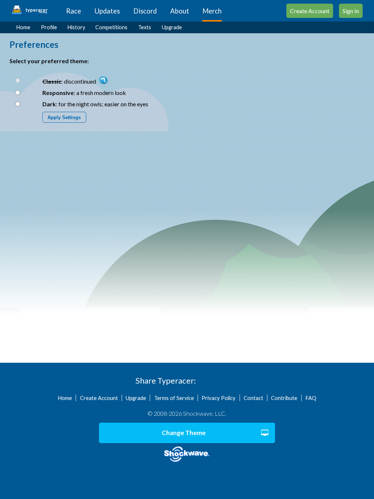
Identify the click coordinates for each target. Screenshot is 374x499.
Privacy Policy (219, 398)
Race (73, 11)
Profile (49, 27)
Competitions (111, 27)
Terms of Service (174, 398)
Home (23, 27)
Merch (212, 11)
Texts (144, 27)
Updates (107, 11)
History (76, 27)
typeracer (36, 10)
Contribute (284, 398)
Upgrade (172, 27)
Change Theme (184, 433)
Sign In (351, 10)
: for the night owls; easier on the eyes (95, 103)
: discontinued (69, 81)
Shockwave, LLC (187, 454)
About (179, 11)
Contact (253, 398)
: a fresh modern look (84, 92)
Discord (145, 11)
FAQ (310, 398)
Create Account (309, 10)
